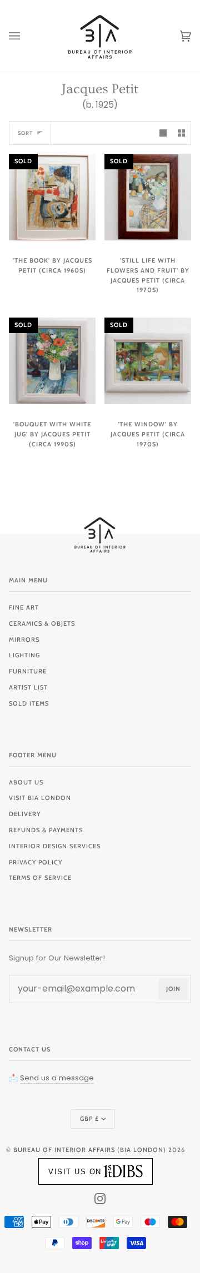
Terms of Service (40, 878)
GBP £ (89, 1119)
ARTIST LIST (28, 687)
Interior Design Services (55, 846)
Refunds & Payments (46, 830)
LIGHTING (24, 655)
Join (173, 989)
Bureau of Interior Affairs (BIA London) (89, 1150)
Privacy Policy (35, 862)
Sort (25, 133)
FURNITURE (28, 671)
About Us (26, 782)
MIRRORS (24, 639)
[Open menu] (25, 36)
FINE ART (24, 607)
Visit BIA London (40, 798)
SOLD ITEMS (29, 703)
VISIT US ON (75, 1171)
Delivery (25, 814)
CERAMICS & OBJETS (42, 623)
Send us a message (57, 1078)
